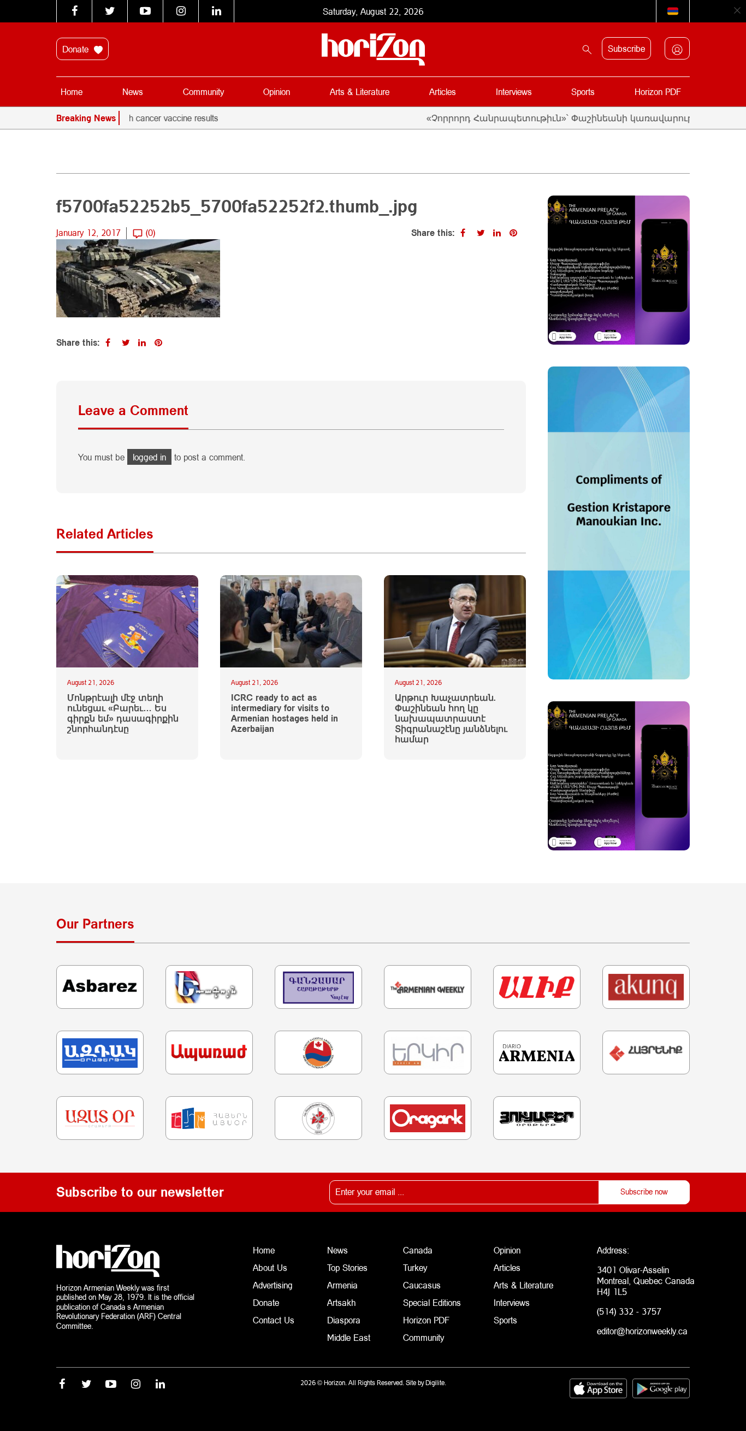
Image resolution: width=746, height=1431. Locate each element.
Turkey (415, 1267)
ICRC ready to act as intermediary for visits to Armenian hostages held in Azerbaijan (284, 713)
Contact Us (273, 1320)
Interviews (514, 91)
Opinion (276, 91)
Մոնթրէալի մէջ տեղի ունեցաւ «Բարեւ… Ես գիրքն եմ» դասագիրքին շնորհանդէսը (123, 713)
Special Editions (432, 1302)
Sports (583, 91)
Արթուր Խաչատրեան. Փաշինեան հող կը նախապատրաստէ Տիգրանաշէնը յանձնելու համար (451, 718)
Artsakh (341, 1302)
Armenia (342, 1285)
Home (71, 91)
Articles (442, 91)
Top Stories (347, 1267)
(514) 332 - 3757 (629, 1311)
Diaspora (343, 1320)
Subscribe (626, 48)
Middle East (348, 1337)
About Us (270, 1267)
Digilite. (435, 1383)
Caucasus (422, 1285)
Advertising (273, 1285)
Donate (76, 49)
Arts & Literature (359, 91)
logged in (149, 457)
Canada (418, 1250)
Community (203, 91)
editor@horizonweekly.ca (642, 1331)
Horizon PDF (658, 91)
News (132, 91)
